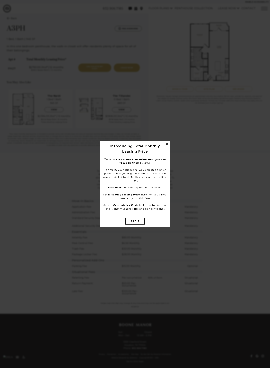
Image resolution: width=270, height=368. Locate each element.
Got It (135, 221)
